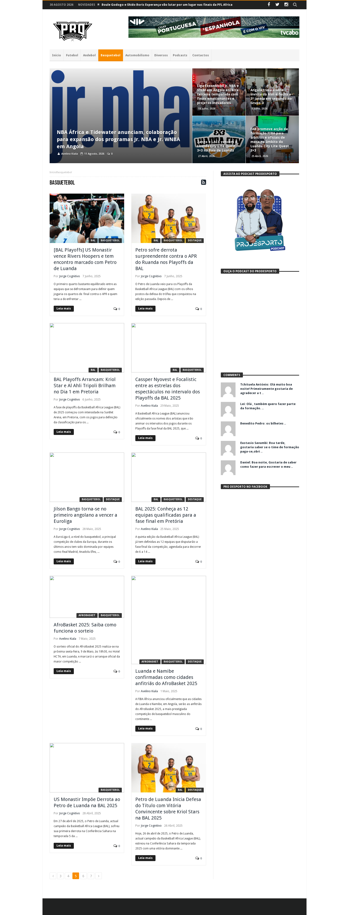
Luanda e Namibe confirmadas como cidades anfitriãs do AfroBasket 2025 (166, 677)
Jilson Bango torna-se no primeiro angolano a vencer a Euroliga (85, 515)
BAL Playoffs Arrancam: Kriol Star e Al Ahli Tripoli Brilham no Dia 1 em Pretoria (85, 385)
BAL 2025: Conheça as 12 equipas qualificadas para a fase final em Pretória (165, 515)
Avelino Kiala (70, 153)
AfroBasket (87, 615)
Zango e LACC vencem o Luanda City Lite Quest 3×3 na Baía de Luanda (217, 146)
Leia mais (64, 308)
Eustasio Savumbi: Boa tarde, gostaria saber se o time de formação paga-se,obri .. (269, 447)
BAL (93, 240)
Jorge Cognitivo (69, 276)
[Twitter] (277, 4)
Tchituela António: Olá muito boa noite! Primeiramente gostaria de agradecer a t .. (266, 389)
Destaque (195, 240)
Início (53, 172)
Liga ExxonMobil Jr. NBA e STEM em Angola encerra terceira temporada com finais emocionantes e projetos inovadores (218, 94)
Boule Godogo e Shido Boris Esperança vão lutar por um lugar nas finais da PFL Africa (167, 4)
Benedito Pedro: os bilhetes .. (263, 423)
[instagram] (286, 4)
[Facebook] (268, 4)
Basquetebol (110, 240)
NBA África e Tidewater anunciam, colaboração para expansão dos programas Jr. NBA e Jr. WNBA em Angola (118, 139)
